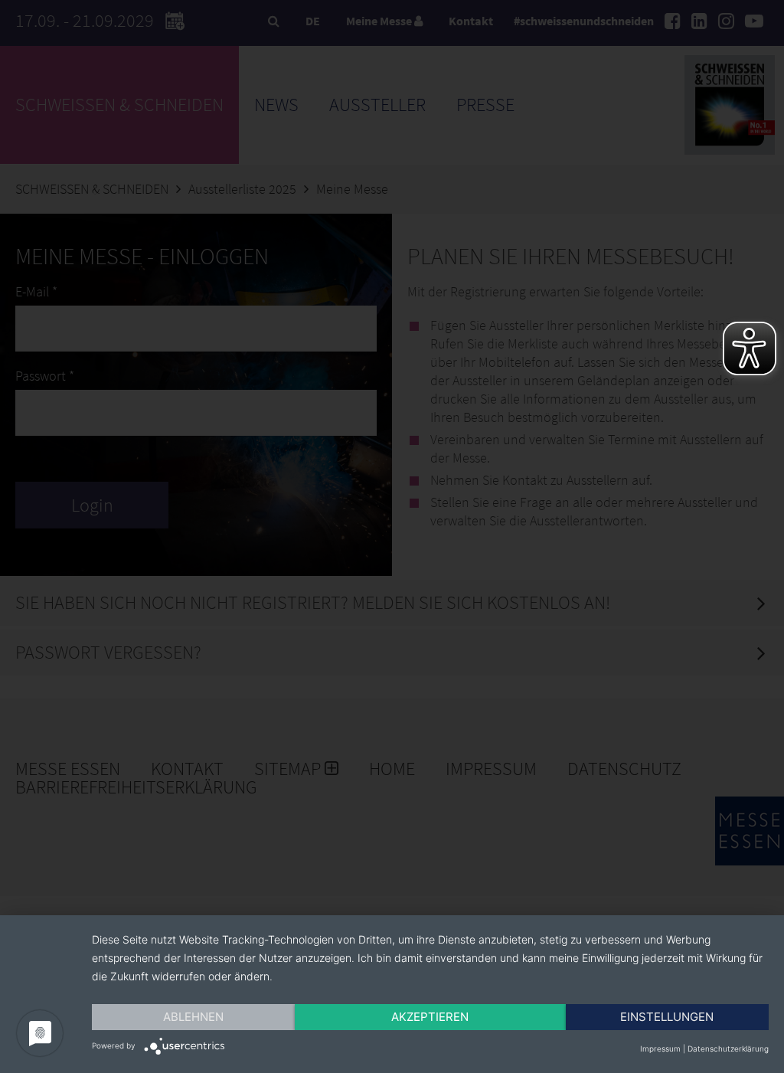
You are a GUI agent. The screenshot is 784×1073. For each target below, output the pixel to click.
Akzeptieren (430, 1016)
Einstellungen (667, 1016)
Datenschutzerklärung (728, 1048)
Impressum (660, 1048)
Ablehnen (193, 1016)
